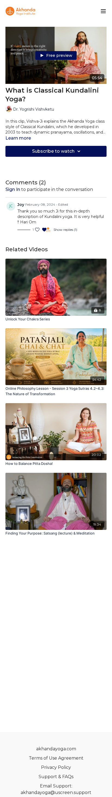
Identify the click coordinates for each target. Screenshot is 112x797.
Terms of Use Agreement (56, 758)
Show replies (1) (65, 230)
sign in (12, 189)
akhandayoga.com (56, 748)
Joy (20, 204)
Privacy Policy (56, 767)
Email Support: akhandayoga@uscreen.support (56, 789)
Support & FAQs (56, 776)
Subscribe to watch (53, 151)
